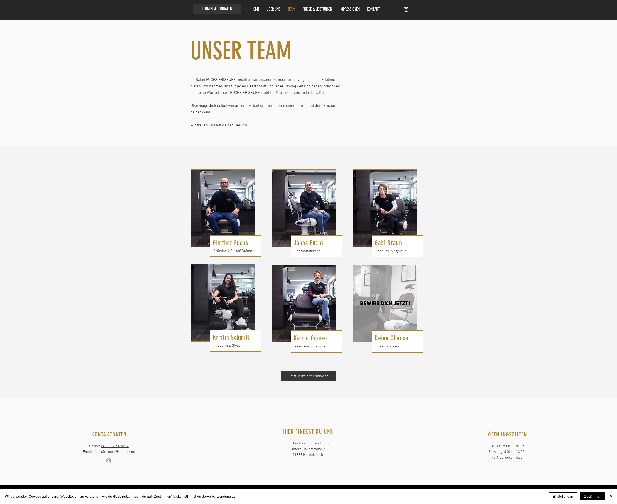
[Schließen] (611, 496)
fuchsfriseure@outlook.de (114, 452)
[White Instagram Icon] (406, 9)
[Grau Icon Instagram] (109, 461)
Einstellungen (563, 496)
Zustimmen (592, 496)
